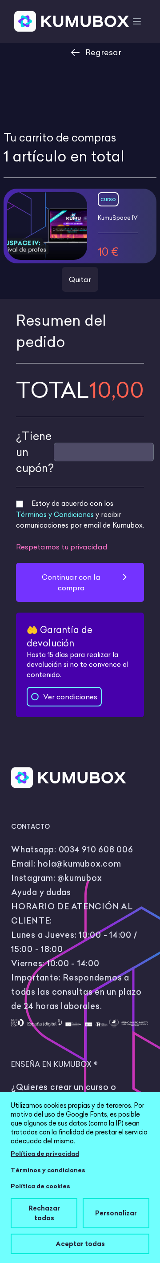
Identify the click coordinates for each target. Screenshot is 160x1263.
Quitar (80, 279)
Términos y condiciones (48, 1170)
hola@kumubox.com (79, 864)
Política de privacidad (45, 1154)
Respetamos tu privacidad (62, 546)
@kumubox (79, 878)
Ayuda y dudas (41, 892)
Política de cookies (40, 1186)
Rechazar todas (44, 1213)
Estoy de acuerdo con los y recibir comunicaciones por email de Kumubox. (80, 514)
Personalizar (116, 1213)
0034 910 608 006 (96, 849)
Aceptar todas (80, 1243)
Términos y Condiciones (55, 514)
